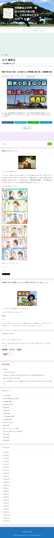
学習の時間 (6, 410)
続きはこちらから (27, 128)
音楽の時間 (6, 440)
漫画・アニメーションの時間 (11, 428)
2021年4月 (6, 467)
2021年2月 (6, 473)
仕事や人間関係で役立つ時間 (11, 398)
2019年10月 (6, 521)
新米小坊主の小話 (30, 76)
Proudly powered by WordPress (20, 535)
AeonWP (39, 535)
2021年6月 (6, 461)
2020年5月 (6, 500)
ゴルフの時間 (6, 395)
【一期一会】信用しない (9, 372)
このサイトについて (26, 30)
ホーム (9, 30)
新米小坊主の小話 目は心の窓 (11, 378)
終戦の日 (5, 369)
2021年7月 (6, 458)
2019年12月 (6, 515)
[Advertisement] (27, 42)
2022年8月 (6, 452)
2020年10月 (6, 485)
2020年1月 (6, 512)
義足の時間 (6, 434)
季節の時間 (6, 407)
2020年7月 (6, 494)
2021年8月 (6, 455)
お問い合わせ (43, 30)
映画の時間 (6, 425)
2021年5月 (6, 464)
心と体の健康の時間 (8, 416)
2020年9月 (6, 488)
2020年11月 (6, 482)
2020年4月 (6, 503)
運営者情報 (35, 30)
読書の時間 (6, 437)
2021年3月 (6, 470)
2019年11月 (6, 518)
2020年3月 (6, 506)
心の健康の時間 (7, 419)
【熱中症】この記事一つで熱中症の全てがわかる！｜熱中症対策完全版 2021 (23, 375)
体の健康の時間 (7, 401)
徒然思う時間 (6, 413)
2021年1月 (6, 476)
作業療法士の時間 (8, 404)
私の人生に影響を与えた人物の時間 (12, 431)
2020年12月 (6, 479)
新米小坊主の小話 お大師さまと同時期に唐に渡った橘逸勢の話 (27, 72)
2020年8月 (6, 491)
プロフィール (16, 30)
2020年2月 (6, 509)
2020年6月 (6, 497)
